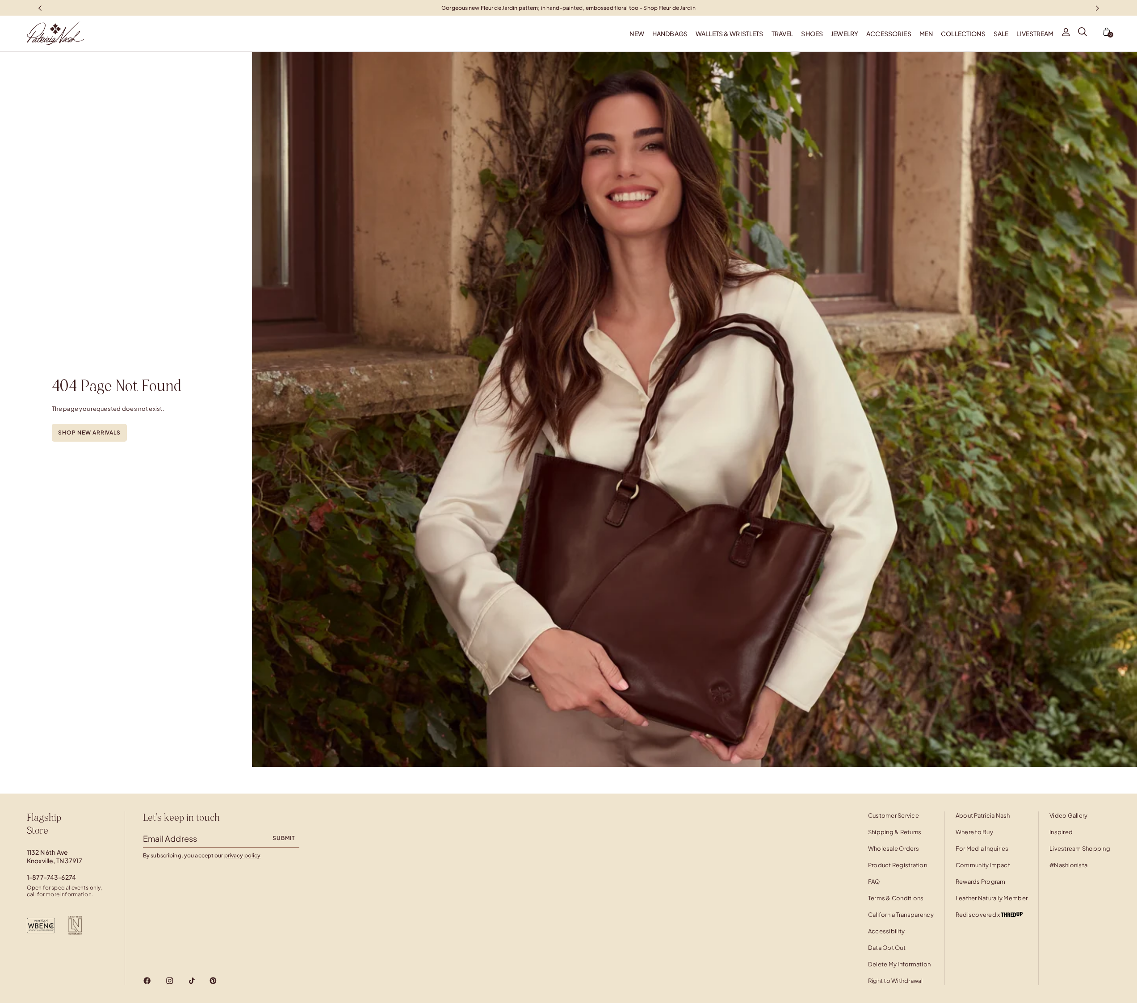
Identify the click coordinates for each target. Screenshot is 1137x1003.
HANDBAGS (670, 33)
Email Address (170, 838)
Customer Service (893, 815)
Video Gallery (1068, 815)
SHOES (812, 33)
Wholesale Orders (893, 848)
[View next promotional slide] (1097, 8)
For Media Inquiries (982, 848)
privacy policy (242, 855)
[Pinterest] (213, 980)
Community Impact (983, 865)
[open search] (1082, 33)
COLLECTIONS (963, 33)
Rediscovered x (978, 914)
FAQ (874, 881)
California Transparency (901, 914)
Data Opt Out (887, 947)
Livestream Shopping (1079, 848)
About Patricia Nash (983, 815)
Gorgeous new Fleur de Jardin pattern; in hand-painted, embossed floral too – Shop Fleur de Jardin (568, 7)
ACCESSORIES (888, 33)
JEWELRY (844, 33)
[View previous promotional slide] (40, 8)
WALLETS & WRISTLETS (730, 33)
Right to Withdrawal (895, 980)
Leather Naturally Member (992, 898)
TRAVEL (782, 33)
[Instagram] (169, 980)
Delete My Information (899, 964)
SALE (1001, 33)
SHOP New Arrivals (89, 432)
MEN (926, 33)
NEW (636, 33)
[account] (1066, 33)
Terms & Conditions (896, 898)
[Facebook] (147, 980)
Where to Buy (974, 832)
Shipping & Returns (895, 832)
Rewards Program (981, 881)
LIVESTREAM (1034, 33)
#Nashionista (1068, 865)
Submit (284, 838)
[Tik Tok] (192, 980)
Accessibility (886, 931)
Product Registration (897, 865)
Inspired (1061, 832)
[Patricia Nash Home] (42, 33)
